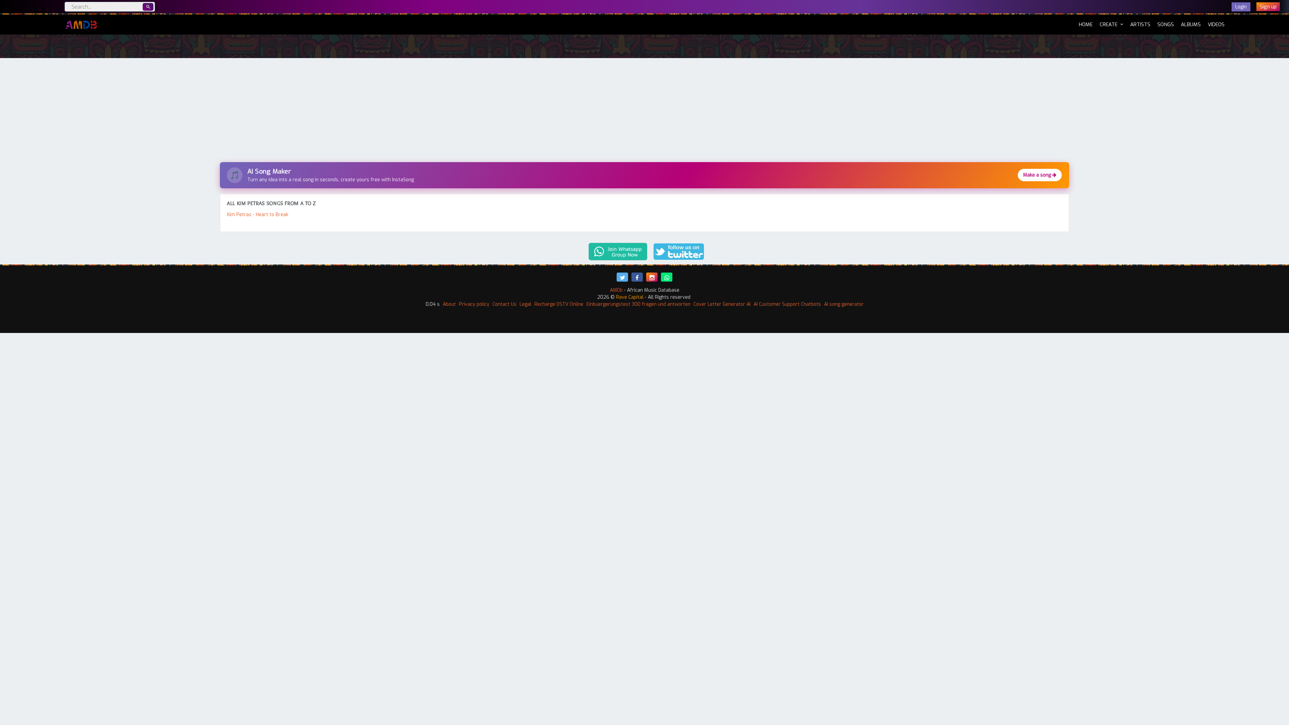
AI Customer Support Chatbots (787, 304)
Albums (1191, 24)
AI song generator (844, 304)
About (449, 304)
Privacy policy (474, 304)
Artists (1140, 24)
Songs (1165, 24)
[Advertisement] (644, 112)
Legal (525, 304)
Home (1086, 24)
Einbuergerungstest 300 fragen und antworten (638, 304)
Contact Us (504, 304)
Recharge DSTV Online (558, 304)
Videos (1216, 24)
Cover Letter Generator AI (722, 304)
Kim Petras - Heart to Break (257, 214)
